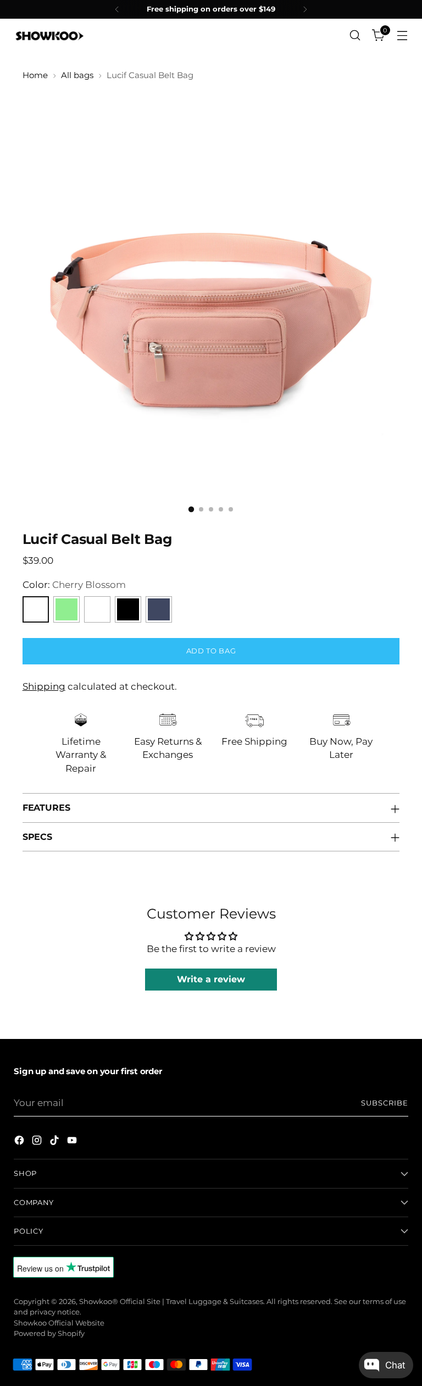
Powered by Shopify (49, 1333)
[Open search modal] (355, 35)
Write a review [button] (211, 979)
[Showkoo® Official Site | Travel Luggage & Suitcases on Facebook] (20, 1142)
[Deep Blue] (159, 609)
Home (35, 75)
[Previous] (117, 9)
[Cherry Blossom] (36, 609)
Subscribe (384, 1103)
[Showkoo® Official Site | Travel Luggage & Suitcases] (49, 35)
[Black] (128, 609)
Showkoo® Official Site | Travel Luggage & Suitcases (171, 1301)
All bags (77, 75)
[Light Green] (66, 609)
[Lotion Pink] (97, 609)
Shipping (44, 686)
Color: (74, 584)
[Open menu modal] (402, 35)
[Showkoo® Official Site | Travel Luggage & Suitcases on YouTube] (73, 1142)
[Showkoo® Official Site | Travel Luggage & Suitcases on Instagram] (38, 1142)
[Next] (305, 9)
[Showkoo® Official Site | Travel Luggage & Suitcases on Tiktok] (55, 1142)
